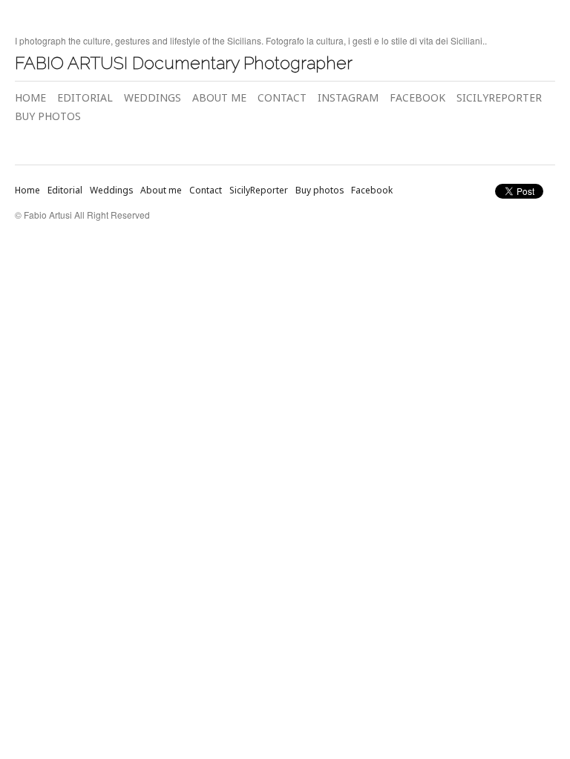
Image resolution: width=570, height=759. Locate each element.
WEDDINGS (152, 97)
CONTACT (282, 97)
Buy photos (319, 190)
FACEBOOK (417, 97)
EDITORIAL (85, 97)
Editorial (65, 190)
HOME (30, 97)
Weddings (111, 190)
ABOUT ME (219, 97)
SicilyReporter (258, 190)
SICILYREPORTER (499, 97)
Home (27, 190)
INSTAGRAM (348, 97)
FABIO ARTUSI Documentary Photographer (184, 63)
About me (161, 190)
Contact (205, 190)
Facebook (372, 190)
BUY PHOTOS (48, 116)
